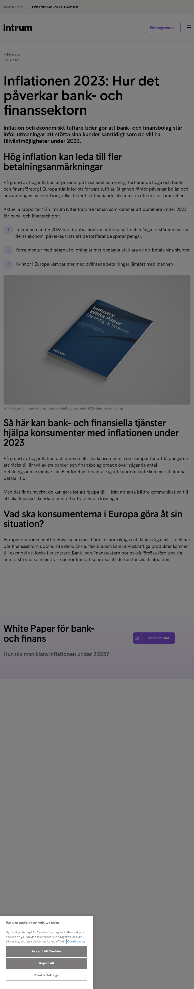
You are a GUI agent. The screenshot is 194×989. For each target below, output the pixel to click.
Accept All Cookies (46, 951)
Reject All (46, 963)
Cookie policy (76, 941)
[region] (46, 952)
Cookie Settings (46, 975)
